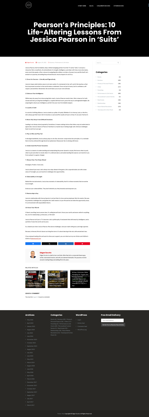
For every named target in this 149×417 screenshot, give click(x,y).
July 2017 (30, 398)
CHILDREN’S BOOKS (103, 6)
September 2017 (32, 392)
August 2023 (31, 349)
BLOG (91, 6)
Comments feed (82, 326)
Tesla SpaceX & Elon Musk (105, 110)
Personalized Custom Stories (106, 96)
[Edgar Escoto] (28, 5)
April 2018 (30, 375)
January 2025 (31, 326)
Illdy (63, 413)
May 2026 (30, 320)
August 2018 (31, 366)
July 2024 (30, 333)
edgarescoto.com (36, 238)
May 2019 (30, 359)
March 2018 (30, 379)
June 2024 (30, 336)
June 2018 (30, 369)
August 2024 (31, 329)
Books (99, 77)
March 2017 (30, 405)
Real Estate (101, 100)
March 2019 (30, 362)
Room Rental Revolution (105, 106)
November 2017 (32, 385)
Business (52, 62)
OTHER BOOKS (119, 6)
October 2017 (31, 389)
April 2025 (30, 323)
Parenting (100, 90)
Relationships (101, 103)
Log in (79, 320)
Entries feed (81, 323)
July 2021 (30, 352)
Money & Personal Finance (105, 83)
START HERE (82, 6)
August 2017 (31, 395)
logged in (35, 297)
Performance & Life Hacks (62, 62)
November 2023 (32, 339)
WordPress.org (82, 329)
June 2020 (30, 356)
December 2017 (32, 382)
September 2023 (32, 346)
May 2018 (30, 372)
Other (99, 87)
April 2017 (30, 402)
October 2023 (31, 343)
